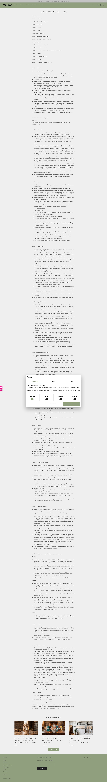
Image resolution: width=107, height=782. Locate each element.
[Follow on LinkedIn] (90, 757)
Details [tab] (53, 381)
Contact (4, 760)
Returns (4, 769)
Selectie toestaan (53, 403)
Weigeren (36, 403)
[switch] (46, 399)
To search (5, 774)
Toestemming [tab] (35, 381)
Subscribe (42, 768)
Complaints (5, 771)
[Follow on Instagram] (84, 757)
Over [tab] (72, 381)
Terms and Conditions (7, 765)
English (92, 5)
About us (5, 762)
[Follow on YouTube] (87, 757)
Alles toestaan (71, 403)
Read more (16, 745)
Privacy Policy (6, 767)
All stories (53, 749)
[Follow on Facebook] (80, 757)
